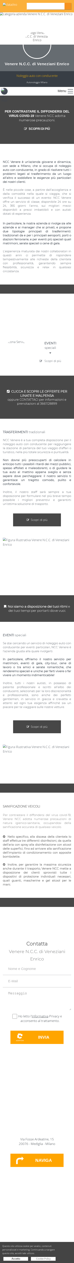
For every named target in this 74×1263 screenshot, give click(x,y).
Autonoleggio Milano (37, 82)
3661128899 (48, 403)
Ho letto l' (25, 1016)
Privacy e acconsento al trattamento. (41, 1018)
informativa (40, 1016)
